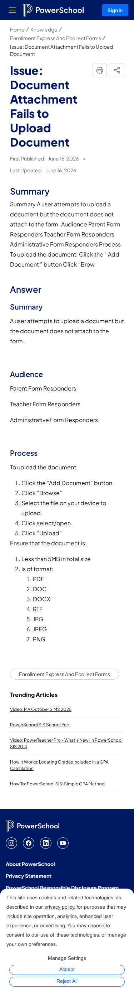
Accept (67, 969)
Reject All (67, 981)
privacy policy (59, 907)
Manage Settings (67, 958)
